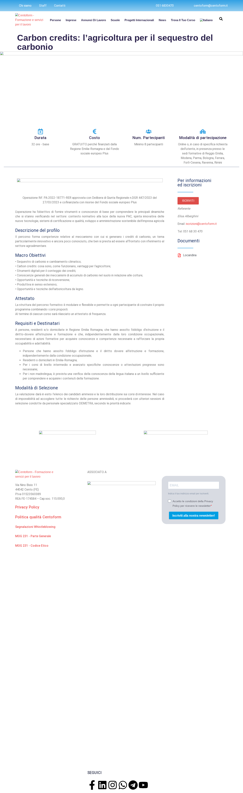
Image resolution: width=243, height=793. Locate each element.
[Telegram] (133, 785)
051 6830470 (165, 5)
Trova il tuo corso (183, 20)
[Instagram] (112, 785)
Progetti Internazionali (139, 20)
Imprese (71, 20)
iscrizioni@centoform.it (201, 224)
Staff (43, 5)
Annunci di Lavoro (93, 20)
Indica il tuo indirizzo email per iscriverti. (188, 493)
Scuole (115, 20)
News (162, 20)
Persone (55, 20)
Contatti (59, 5)
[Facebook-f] (92, 785)
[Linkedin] (102, 785)
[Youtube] (143, 785)
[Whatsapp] (123, 785)
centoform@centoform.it (211, 5)
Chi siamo (25, 5)
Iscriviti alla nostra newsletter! (193, 515)
